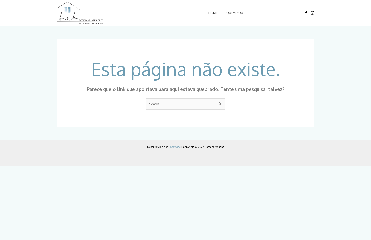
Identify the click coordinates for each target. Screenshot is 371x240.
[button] (269, 13)
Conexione (174, 146)
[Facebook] (306, 13)
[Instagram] (312, 13)
